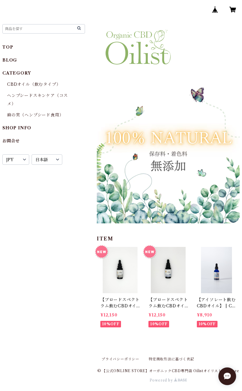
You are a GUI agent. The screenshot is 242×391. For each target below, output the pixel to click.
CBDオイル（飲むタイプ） (33, 84)
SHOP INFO (16, 128)
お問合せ (11, 140)
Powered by (162, 380)
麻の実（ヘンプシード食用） (35, 115)
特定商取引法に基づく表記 (171, 359)
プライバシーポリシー (120, 359)
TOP (7, 47)
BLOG (9, 60)
